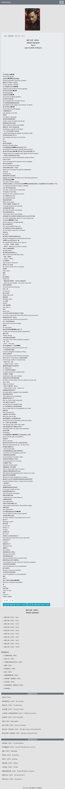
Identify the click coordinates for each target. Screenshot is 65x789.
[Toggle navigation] (61, 2)
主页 (5, 36)
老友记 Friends (6, 697)
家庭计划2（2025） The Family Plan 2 (13, 775)
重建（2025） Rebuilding (9, 751)
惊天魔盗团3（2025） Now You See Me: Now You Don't (19, 747)
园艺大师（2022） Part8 (11, 640)
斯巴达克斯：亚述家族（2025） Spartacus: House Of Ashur (19, 733)
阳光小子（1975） (9, 659)
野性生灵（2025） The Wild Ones (12, 705)
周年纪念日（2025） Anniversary (12, 779)
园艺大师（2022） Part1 (11, 617)
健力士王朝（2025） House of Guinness (14, 725)
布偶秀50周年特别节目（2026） (13, 662)
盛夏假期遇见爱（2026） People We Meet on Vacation (18, 771)
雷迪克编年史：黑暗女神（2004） (14, 685)
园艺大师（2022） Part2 (11, 620)
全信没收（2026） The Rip (10, 767)
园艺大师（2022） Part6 (11, 634)
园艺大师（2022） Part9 (11, 643)
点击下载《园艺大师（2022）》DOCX (15, 604)
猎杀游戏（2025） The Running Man (13, 743)
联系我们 (39, 788)
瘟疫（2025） (8, 672)
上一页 (6, 600)
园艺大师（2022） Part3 (11, 624)
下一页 (11, 600)
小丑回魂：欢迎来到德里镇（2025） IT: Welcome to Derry (19, 713)
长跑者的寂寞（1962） (10, 655)
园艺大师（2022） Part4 (11, 627)
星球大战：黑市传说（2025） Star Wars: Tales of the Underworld (21, 729)
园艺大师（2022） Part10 (11, 647)
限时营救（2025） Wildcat (10, 763)
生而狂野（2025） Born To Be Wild (12, 717)
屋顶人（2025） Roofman (9, 759)
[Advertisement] (33, 60)
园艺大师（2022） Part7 (11, 637)
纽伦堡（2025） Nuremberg (10, 755)
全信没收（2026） (9, 682)
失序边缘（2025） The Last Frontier (13, 709)
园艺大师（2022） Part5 (11, 630)
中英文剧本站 (6, 2)
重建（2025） (8, 665)
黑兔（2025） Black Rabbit (10, 721)
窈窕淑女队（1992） (10, 668)
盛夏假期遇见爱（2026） (11, 675)
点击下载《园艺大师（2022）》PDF (38, 604)
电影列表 (10, 36)
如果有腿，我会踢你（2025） (12, 678)
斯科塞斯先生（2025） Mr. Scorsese (13, 701)
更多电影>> (7, 688)
